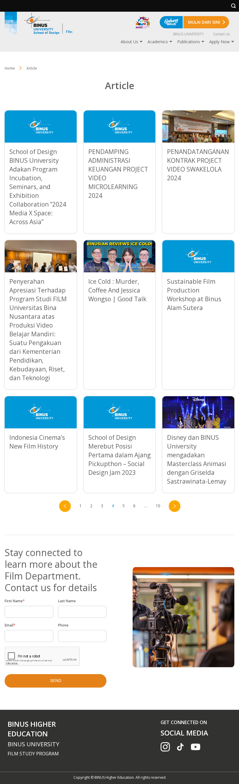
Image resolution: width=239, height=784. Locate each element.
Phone (63, 625)
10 (158, 505)
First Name (15, 600)
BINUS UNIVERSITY (188, 34)
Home (10, 68)
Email (10, 625)
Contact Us (221, 34)
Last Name (67, 600)
